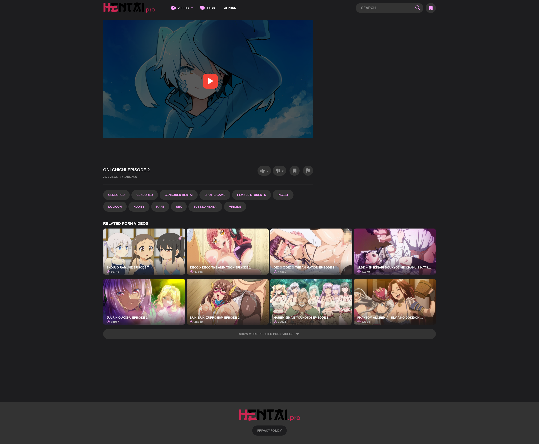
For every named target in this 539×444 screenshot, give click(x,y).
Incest (283, 195)
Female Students (251, 195)
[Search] (417, 8)
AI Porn (230, 8)
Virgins (235, 206)
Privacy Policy (269, 430)
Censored (116, 195)
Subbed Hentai (205, 206)
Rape (160, 206)
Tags (211, 8)
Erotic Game (214, 195)
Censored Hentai (179, 195)
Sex (179, 206)
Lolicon (115, 206)
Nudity (138, 206)
